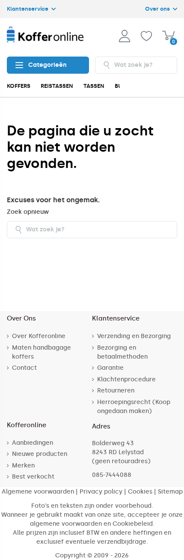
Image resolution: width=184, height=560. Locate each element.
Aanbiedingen (32, 442)
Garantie (110, 367)
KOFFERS (18, 86)
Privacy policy (101, 491)
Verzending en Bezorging (134, 336)
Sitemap (170, 491)
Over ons (158, 8)
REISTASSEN (57, 86)
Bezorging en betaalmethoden (122, 352)
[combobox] (136, 65)
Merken (23, 465)
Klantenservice (28, 8)
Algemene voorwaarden (38, 491)
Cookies (140, 491)
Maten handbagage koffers (41, 352)
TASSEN (93, 86)
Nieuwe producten (39, 454)
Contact (24, 367)
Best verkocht (33, 476)
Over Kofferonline (38, 336)
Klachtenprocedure (126, 379)
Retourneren (115, 390)
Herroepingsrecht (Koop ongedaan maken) (133, 406)
